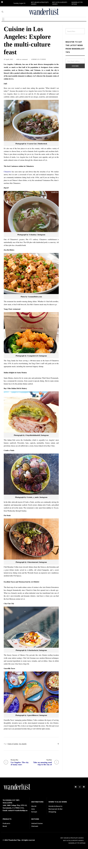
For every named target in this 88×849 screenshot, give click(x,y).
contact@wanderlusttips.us (17, 810)
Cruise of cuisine (13, 744)
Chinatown (7, 171)
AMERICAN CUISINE (38, 59)
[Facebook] (75, 786)
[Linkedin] (83, 786)
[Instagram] (79, 786)
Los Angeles (23, 744)
